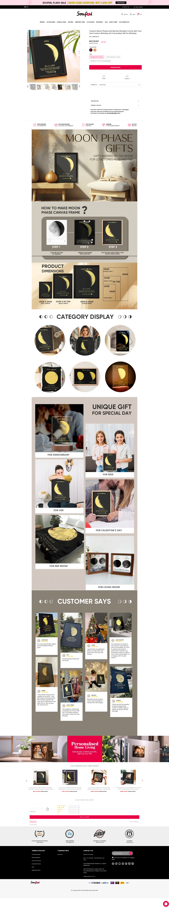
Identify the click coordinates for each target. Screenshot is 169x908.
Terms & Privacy (36, 861)
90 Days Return (36, 857)
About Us (60, 854)
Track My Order (36, 854)
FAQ (33, 867)
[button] (124, 14)
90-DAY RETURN (111, 113)
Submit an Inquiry (88, 854)
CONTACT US (125, 7)
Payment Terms (36, 864)
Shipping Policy (36, 870)
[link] (42, 22)
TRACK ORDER (139, 7)
